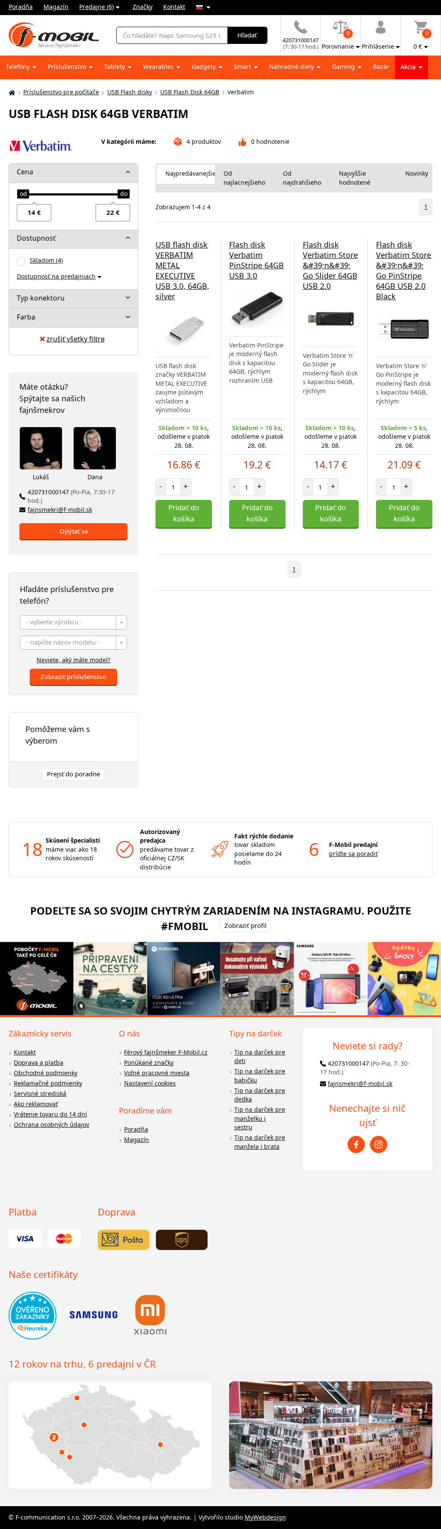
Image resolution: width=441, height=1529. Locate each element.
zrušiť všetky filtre (76, 339)
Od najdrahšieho (302, 177)
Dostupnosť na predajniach (56, 276)
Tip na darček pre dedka (259, 1095)
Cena (25, 172)
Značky (142, 7)
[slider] (23, 194)
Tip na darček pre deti (259, 1056)
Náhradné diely (292, 66)
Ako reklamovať (36, 1104)
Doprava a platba (38, 1062)
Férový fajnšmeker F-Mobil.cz (166, 1052)
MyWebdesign (265, 1517)
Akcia (409, 66)
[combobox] (73, 622)
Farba (26, 317)
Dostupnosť (36, 238)
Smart (243, 66)
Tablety (115, 66)
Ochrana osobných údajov (51, 1124)
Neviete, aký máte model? (73, 660)
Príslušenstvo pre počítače (61, 92)
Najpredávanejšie (190, 173)
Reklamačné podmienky (48, 1083)
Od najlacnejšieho (244, 177)
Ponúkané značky (149, 1062)
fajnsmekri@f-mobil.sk (60, 510)
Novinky (416, 173)
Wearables (159, 66)
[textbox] (73, 623)
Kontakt (174, 7)
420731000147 (71, 496)
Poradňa (21, 7)
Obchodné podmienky (46, 1073)
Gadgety (204, 66)
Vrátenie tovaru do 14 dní (50, 1114)
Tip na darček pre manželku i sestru (259, 1118)
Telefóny (18, 66)
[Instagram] (378, 1144)
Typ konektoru (41, 298)
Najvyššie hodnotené (354, 177)
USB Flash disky (129, 92)
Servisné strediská (40, 1093)
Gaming (344, 66)
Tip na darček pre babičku (259, 1075)
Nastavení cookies (150, 1083)
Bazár (381, 66)
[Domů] (10, 92)
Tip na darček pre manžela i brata (259, 1142)
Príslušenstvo (68, 66)
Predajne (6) (96, 7)
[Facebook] (356, 1144)
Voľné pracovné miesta (156, 1073)
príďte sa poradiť (353, 854)
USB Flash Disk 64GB (189, 92)
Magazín (55, 7)
